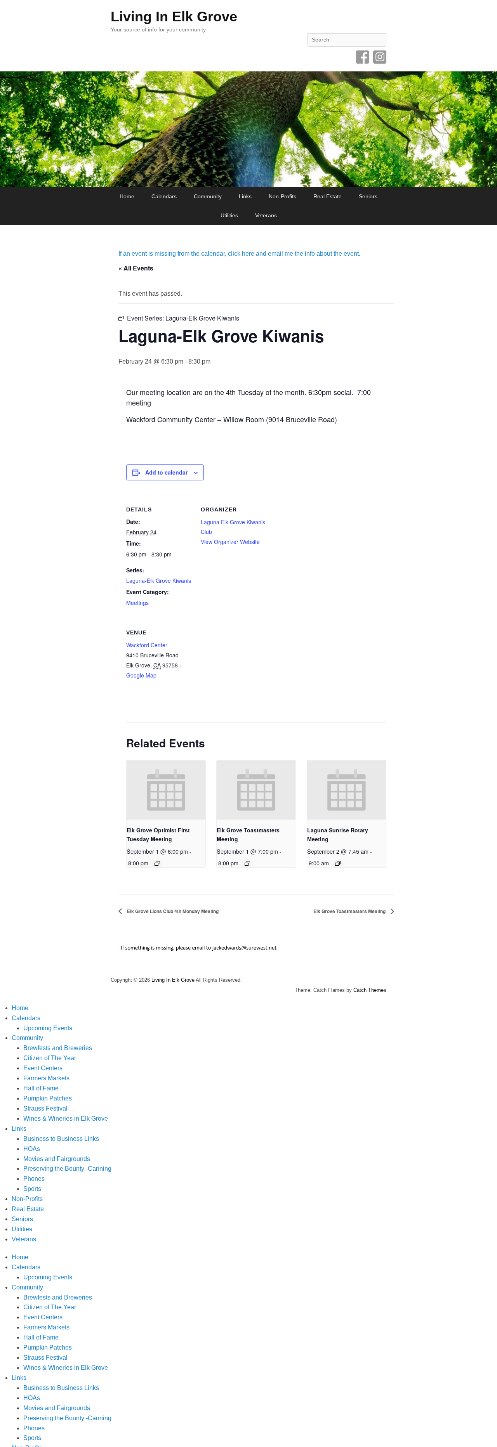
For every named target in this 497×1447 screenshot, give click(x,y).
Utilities (229, 215)
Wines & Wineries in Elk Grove (65, 1118)
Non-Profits (282, 196)
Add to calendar (166, 472)
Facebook (362, 57)
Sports (32, 1188)
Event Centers (43, 1068)
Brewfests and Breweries (57, 1048)
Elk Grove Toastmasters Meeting (350, 911)
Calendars (164, 196)
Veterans (266, 215)
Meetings (137, 603)
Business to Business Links (61, 1138)
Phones (34, 1178)
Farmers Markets (46, 1078)
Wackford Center (146, 645)
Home (127, 196)
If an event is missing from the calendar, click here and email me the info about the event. (239, 253)
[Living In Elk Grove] (248, 129)
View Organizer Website (230, 542)
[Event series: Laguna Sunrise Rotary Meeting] (338, 863)
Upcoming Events (47, 1028)
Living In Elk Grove (174, 16)
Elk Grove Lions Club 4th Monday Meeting (172, 911)
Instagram (379, 57)
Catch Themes (369, 990)
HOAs (31, 1148)
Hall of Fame (41, 1088)
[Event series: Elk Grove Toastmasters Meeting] (247, 863)
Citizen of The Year (49, 1058)
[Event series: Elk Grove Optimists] (157, 863)
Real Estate (327, 196)
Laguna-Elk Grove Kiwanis (158, 580)
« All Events (135, 267)
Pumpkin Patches (47, 1098)
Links (245, 196)
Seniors (368, 196)
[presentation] (166, 790)
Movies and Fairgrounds (56, 1159)
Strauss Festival (45, 1108)
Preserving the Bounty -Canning (67, 1168)
